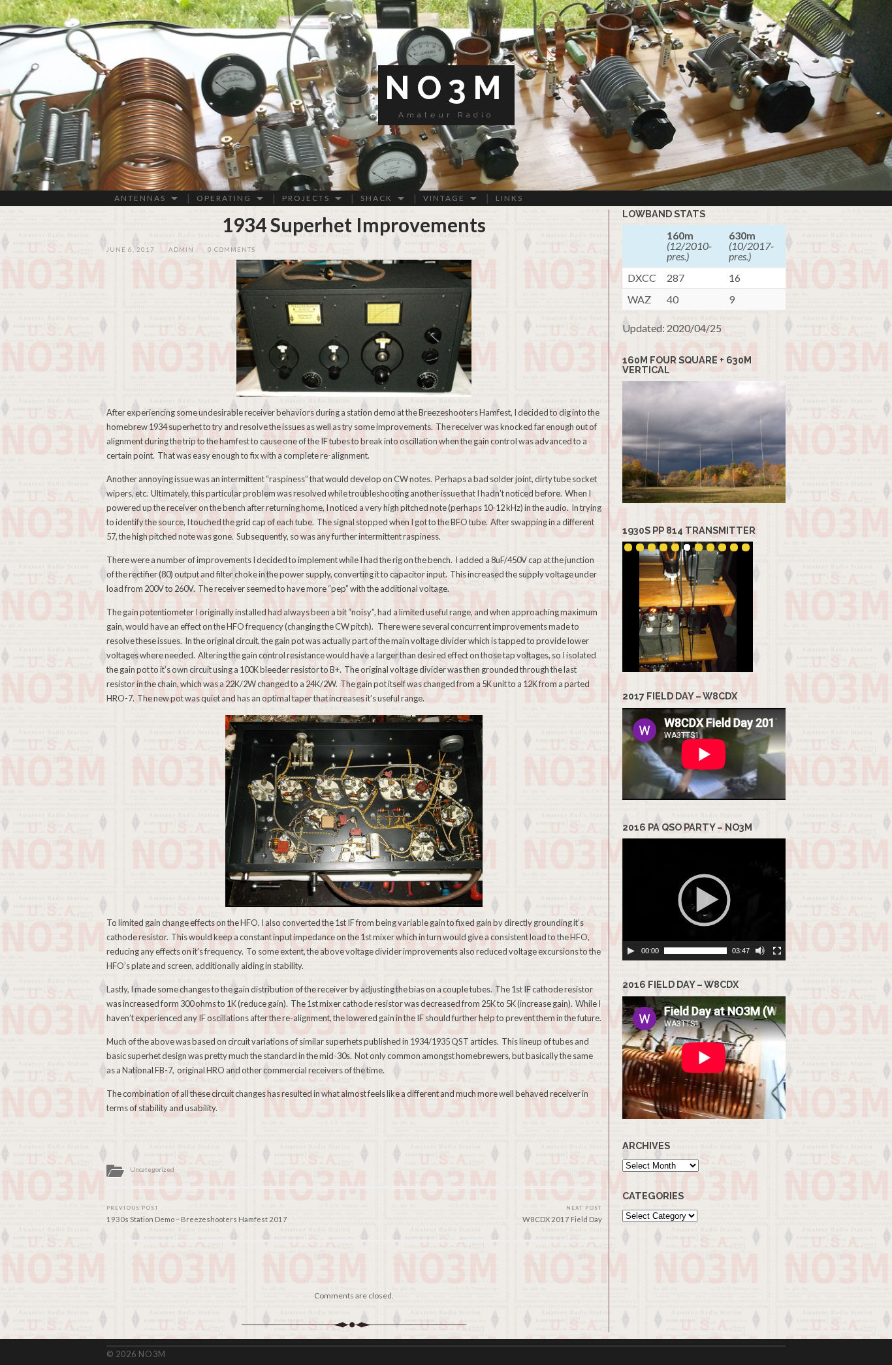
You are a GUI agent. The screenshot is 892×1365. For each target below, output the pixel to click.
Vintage (444, 198)
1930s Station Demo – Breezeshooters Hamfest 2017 (196, 1213)
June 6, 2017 (130, 249)
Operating (224, 198)
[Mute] (760, 950)
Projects (306, 198)
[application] (704, 899)
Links (509, 198)
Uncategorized (152, 1169)
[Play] (631, 950)
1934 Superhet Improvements (354, 224)
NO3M (446, 88)
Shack (376, 198)
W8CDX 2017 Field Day (562, 1213)
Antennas (140, 198)
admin (181, 249)
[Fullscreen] (777, 950)
